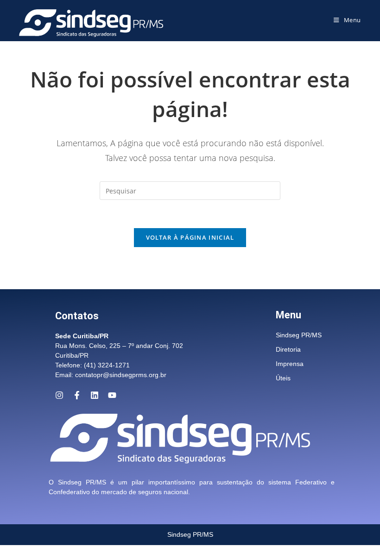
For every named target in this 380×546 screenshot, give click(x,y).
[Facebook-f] (77, 395)
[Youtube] (112, 395)
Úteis (283, 378)
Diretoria (288, 349)
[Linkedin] (94, 395)
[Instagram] (59, 395)
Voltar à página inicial (190, 237)
